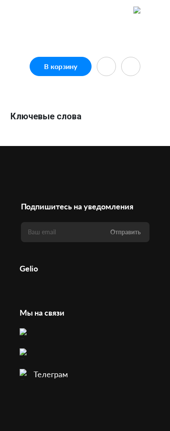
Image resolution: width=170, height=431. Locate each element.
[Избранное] (120, 11)
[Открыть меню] (155, 11)
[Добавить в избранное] (106, 66)
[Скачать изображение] (130, 66)
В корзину (60, 66)
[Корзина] (137, 11)
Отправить (125, 232)
